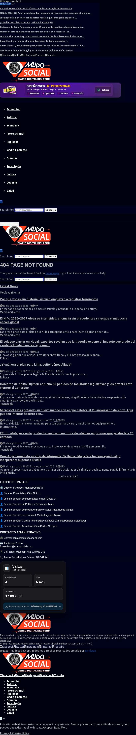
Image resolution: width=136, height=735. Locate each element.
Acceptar (47, 727)
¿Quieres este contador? (33, 606)
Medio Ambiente (17, 150)
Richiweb (90, 650)
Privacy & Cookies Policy (14, 733)
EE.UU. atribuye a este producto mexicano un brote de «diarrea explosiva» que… (42, 36)
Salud (10, 190)
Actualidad (13, 109)
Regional (12, 141)
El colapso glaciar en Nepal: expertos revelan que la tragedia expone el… (38, 17)
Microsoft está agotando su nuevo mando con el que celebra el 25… (35, 31)
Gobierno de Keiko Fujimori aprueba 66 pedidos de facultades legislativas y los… (42, 27)
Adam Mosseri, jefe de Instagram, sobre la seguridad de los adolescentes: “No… (42, 45)
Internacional (15, 133)
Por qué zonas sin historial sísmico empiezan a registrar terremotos (36, 8)
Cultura (11, 174)
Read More (60, 727)
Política (12, 117)
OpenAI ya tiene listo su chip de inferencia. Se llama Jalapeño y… (34, 41)
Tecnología (14, 166)
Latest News (9, 286)
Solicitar (104, 91)
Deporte (12, 182)
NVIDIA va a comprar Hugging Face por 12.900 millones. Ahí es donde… (37, 50)
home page (52, 273)
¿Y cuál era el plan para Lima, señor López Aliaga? (26, 22)
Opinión (12, 158)
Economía (13, 125)
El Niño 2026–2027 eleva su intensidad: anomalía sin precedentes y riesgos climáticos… (46, 13)
